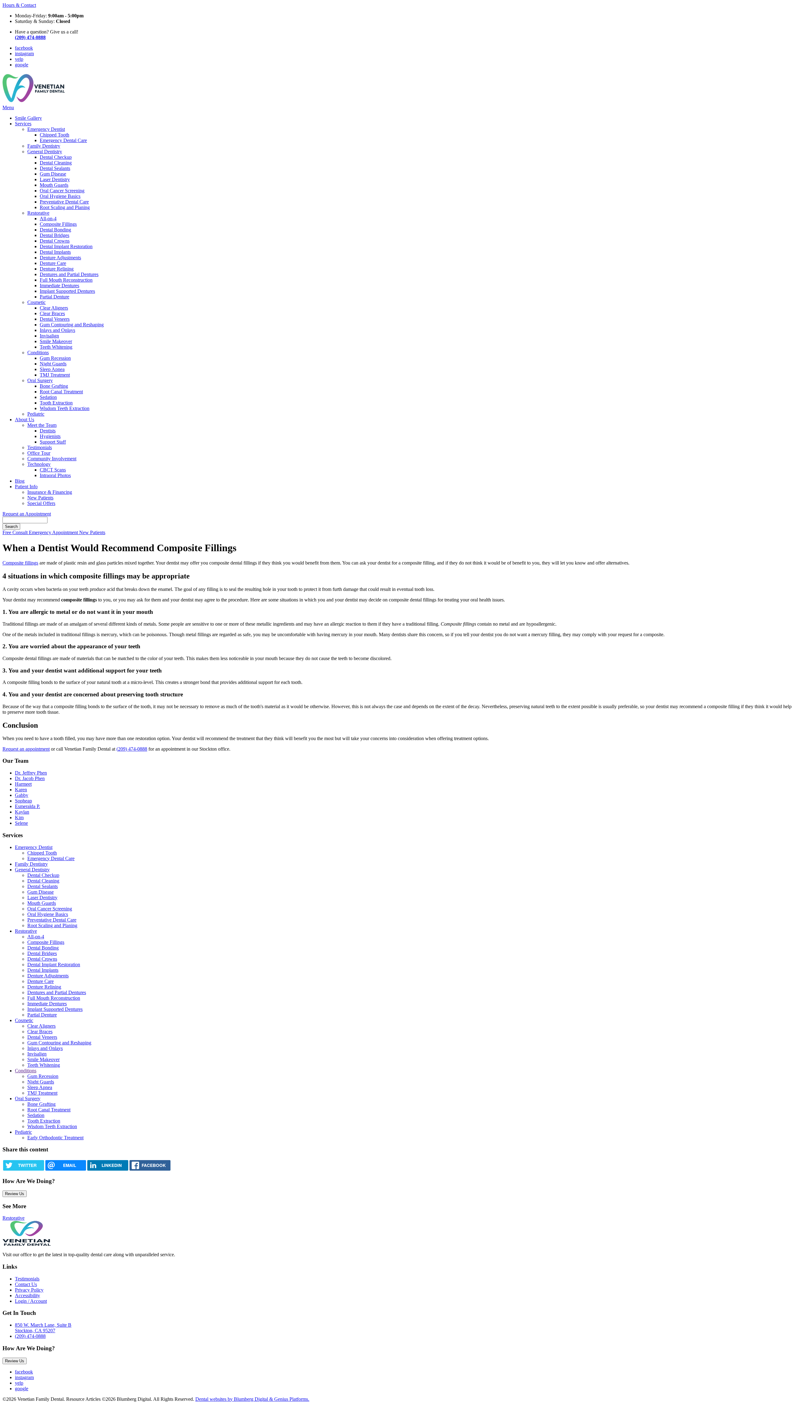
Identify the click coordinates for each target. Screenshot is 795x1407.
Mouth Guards (54, 185)
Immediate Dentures (59, 285)
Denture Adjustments (60, 257)
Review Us (14, 1193)
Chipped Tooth (54, 134)
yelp (19, 59)
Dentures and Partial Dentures (69, 274)
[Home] (33, 102)
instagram (24, 53)
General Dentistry (44, 151)
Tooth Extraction (56, 402)
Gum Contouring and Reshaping (72, 324)
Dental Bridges (54, 235)
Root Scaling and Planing (65, 207)
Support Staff (53, 441)
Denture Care (53, 263)
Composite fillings (20, 562)
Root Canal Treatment (61, 391)
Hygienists (50, 436)
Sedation (48, 397)
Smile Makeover (56, 341)
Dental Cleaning (56, 162)
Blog (20, 481)
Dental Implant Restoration (66, 246)
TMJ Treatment (55, 374)
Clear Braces (52, 313)
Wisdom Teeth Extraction (64, 408)
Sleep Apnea (52, 369)
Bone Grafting (54, 386)
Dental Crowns (55, 240)
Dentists (48, 430)
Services (23, 123)
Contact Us (26, 1284)
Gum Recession (55, 358)
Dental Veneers (55, 319)
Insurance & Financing (49, 492)
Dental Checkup (56, 157)
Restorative (38, 213)
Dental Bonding (55, 229)
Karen (21, 789)
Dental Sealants (55, 168)
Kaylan (22, 812)
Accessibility (27, 1295)
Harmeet (23, 784)
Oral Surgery (40, 380)
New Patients (40, 497)
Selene (21, 823)
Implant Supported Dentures (67, 291)
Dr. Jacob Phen (30, 778)
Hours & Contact (19, 5)
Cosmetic (36, 302)
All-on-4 (48, 218)
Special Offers (41, 503)
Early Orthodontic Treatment (55, 1137)
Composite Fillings (58, 224)
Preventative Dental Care (64, 201)
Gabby (21, 795)
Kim (19, 817)
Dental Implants (55, 252)
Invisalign (49, 335)
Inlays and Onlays (57, 330)
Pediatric (35, 414)
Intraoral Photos (55, 475)
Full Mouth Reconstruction (66, 280)
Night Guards (53, 363)
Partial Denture (54, 296)
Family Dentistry (43, 146)
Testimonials (39, 447)
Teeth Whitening (56, 347)
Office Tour (38, 453)
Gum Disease (53, 173)
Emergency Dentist (46, 129)
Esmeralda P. (27, 806)
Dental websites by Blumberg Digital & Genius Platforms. (252, 1399)
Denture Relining (57, 268)
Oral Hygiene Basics (60, 196)
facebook (24, 48)
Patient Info (26, 486)
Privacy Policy (29, 1290)
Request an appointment (26, 749)
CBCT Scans (53, 469)
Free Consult (15, 532)
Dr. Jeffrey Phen (31, 772)
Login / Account (31, 1301)
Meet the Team (42, 425)
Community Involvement (51, 458)
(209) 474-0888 (131, 749)
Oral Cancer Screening (62, 190)
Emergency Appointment (54, 532)
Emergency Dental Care (63, 140)
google (21, 64)
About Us (24, 419)
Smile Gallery (28, 118)
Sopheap (23, 800)
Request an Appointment (26, 513)
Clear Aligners (54, 307)
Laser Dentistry (55, 179)
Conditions (38, 352)
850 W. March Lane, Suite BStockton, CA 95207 (43, 1327)
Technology (39, 464)
